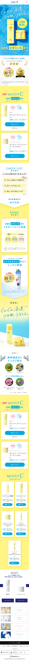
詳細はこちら (7, 504)
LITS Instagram (5, 652)
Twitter (24, 652)
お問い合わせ (15, 648)
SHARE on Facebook (14, 652)
